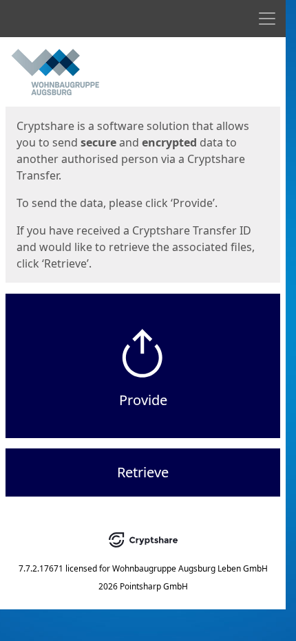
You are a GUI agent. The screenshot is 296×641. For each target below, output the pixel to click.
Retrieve (143, 472)
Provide (143, 400)
